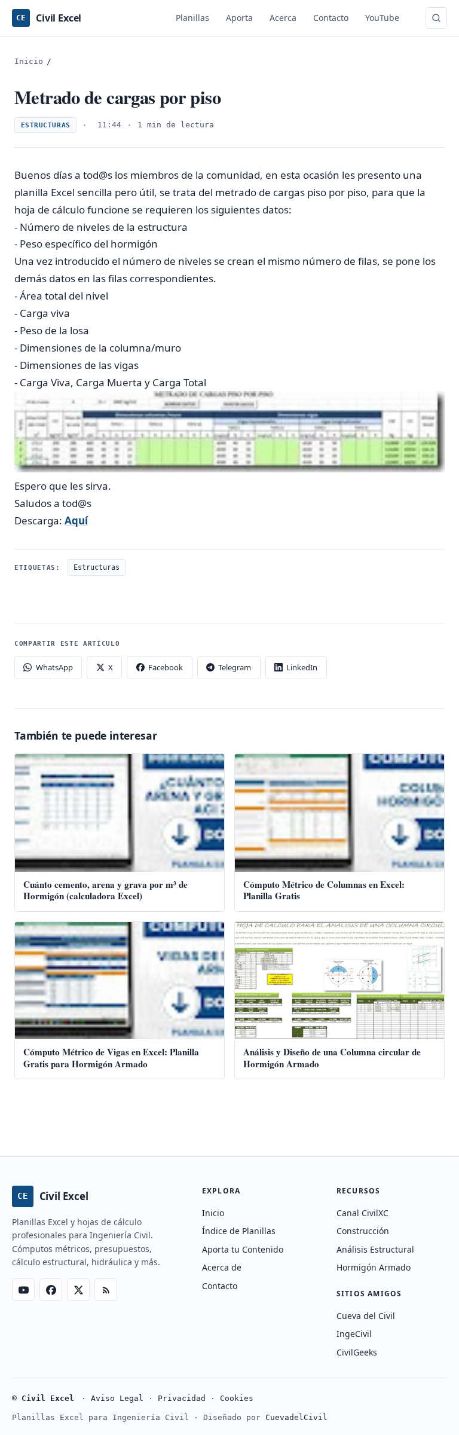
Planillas (192, 17)
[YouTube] (23, 1289)
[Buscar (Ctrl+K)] (436, 18)
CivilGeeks (356, 1352)
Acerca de (221, 1267)
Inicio (28, 61)
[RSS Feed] (105, 1289)
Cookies (236, 1398)
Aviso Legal (117, 1398)
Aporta (239, 17)
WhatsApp (54, 667)
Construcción (362, 1230)
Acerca (283, 17)
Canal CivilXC (362, 1213)
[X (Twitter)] (78, 1289)
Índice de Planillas (239, 1230)
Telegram (234, 667)
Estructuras (46, 125)
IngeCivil (354, 1333)
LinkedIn (301, 667)
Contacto (330, 17)
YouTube (382, 17)
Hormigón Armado (373, 1267)
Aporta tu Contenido (242, 1249)
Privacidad (182, 1398)
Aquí (76, 520)
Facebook (165, 667)
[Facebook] (50, 1289)
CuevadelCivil (296, 1417)
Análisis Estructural (375, 1249)
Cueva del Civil (365, 1315)
